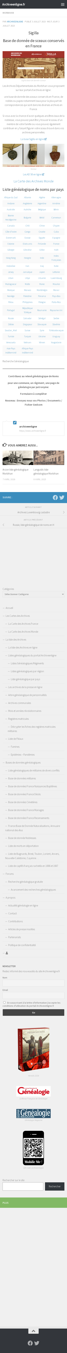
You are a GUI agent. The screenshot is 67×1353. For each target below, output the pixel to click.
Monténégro (42, 290)
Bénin (56, 209)
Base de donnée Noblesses (22, 838)
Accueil (9, 608)
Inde (42, 257)
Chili (27, 225)
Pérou (10, 302)
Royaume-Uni (56, 310)
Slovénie (56, 324)
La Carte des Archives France (23, 623)
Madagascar (10, 284)
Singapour (27, 324)
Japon (42, 272)
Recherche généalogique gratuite (25, 881)
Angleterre (27, 203)
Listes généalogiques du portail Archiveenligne (32, 655)
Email (5, 989)
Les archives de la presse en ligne (25, 687)
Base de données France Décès (24, 794)
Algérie (42, 197)
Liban (10, 278)
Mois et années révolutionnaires (24, 710)
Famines (15, 746)
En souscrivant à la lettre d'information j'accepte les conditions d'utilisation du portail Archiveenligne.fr (31, 1004)
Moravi (56, 290)
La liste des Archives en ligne (22, 647)
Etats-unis (27, 243)
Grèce (41, 249)
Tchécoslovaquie (56, 330)
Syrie (42, 330)
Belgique (42, 209)
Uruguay (56, 336)
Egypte (42, 237)
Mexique (11, 290)
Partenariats (14, 937)
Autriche (27, 209)
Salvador (27, 318)
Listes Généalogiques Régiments (27, 663)
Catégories (8, 589)
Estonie (11, 243)
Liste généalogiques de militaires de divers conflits (33, 770)
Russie (11, 318)
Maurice (56, 284)
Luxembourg (56, 278)
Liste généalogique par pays (25, 679)
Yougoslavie (56, 342)
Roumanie (42, 310)
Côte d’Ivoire (10, 231)
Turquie (27, 336)
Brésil (42, 217)
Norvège (10, 296)
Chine (42, 225)
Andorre (10, 203)
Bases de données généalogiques (23, 762)
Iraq (42, 266)
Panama (42, 296)
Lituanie (42, 278)
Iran (27, 266)
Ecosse (27, 237)
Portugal (11, 310)
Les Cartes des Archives (18, 615)
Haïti (56, 249)
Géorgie (10, 249)
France (56, 243)
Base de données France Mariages (26, 810)
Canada (11, 225)
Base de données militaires (22, 778)
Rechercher (55, 1186)
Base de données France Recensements (28, 818)
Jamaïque (27, 272)
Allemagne (56, 197)
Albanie (27, 197)
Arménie (56, 203)
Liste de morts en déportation (23, 846)
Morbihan (8, 12)
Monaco (27, 290)
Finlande (42, 243)
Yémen (42, 342)
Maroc (42, 284)
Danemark (11, 237)
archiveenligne (15, 21)
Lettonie (56, 272)
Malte (27, 284)
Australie (11, 209)
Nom (5, 977)
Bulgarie (27, 217)
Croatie (42, 231)
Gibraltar (27, 249)
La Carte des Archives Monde (34, 181)
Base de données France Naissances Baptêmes (32, 786)
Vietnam (27, 342)
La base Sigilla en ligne (32, 139)
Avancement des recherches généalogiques (33, 889)
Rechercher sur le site (13, 1180)
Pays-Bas (56, 296)
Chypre (56, 225)
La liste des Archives (16, 639)
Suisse (27, 330)
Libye (27, 278)
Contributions (15, 921)
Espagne (56, 237)
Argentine (42, 203)
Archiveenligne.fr (13, 4)
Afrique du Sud (11, 197)
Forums (10, 873)
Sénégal (42, 318)
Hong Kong (11, 257)
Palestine (27, 296)
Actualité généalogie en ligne (23, 905)
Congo (27, 231)
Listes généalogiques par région (27, 671)
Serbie (56, 318)
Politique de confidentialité (22, 945)
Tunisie (11, 336)
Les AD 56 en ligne (32, 174)
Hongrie (27, 257)
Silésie (11, 324)
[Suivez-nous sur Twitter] (61, 497)
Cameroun (56, 217)
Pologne (42, 302)
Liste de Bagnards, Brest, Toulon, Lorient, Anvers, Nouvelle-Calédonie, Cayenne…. (32, 856)
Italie (56, 266)
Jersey (11, 272)
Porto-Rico (56, 302)
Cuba (56, 231)
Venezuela (10, 342)
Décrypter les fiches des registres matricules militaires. (31, 729)
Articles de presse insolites (21, 929)
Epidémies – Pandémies (23, 754)
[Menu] (62, 4)
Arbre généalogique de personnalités (27, 695)
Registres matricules (18, 718)
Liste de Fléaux (15, 738)
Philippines (27, 302)
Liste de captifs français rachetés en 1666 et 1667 (33, 865)
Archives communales (19, 703)
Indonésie (11, 266)
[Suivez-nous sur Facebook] (55, 497)
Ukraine (42, 336)
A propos (10, 897)
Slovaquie (41, 324)
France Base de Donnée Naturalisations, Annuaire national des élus (32, 828)
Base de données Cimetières (22, 802)
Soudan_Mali (11, 330)
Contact (12, 913)
